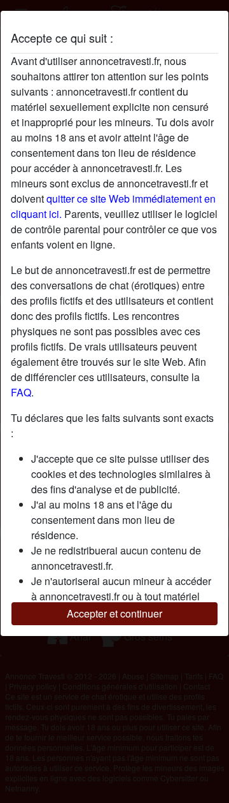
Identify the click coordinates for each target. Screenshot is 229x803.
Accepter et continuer (114, 613)
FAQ (21, 392)
